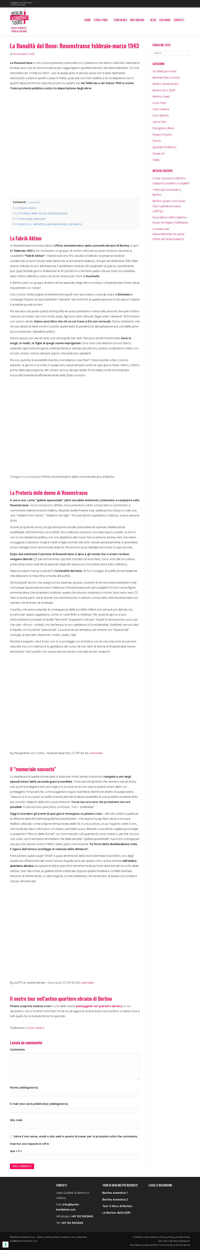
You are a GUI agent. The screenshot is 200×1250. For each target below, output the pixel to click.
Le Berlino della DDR (116, 1212)
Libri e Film (159, 122)
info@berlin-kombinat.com (21, 2)
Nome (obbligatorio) (24, 1087)
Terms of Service (183, 1245)
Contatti (179, 20)
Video (156, 160)
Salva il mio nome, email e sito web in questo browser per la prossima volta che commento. (76, 1136)
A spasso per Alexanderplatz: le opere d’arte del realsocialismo (168, 234)
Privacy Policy (167, 1237)
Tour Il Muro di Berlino (117, 1206)
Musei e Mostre (162, 134)
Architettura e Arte (164, 71)
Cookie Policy (183, 1237)
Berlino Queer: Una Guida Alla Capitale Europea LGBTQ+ (168, 206)
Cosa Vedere (36, 1028)
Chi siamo (164, 20)
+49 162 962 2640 (17, 5)
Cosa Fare (159, 103)
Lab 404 (172, 1241)
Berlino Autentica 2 (115, 1199)
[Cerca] (188, 20)
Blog (153, 20)
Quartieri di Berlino (164, 147)
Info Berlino (137, 20)
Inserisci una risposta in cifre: (29, 1144)
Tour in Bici (120, 20)
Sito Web (16, 1120)
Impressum (184, 1241)
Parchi (156, 141)
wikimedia (96, 753)
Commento (17, 1049)
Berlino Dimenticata (165, 84)
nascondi (33, 202)
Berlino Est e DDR (163, 90)
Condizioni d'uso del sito (145, 1237)
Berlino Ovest (161, 96)
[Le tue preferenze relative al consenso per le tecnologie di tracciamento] (5, 1244)
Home (88, 20)
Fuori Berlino (160, 115)
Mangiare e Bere (163, 128)
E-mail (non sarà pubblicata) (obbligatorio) (39, 1104)
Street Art (158, 153)
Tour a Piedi (101, 20)
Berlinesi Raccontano (166, 77)
